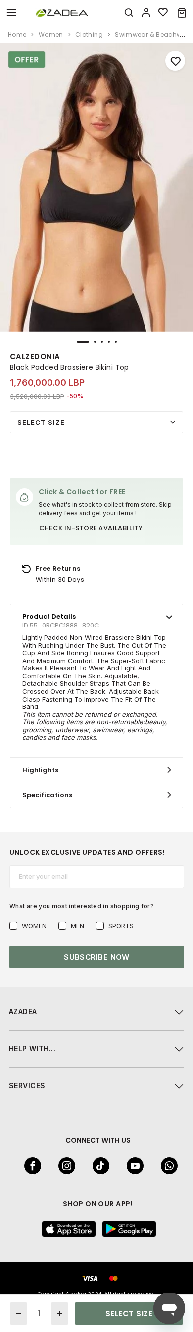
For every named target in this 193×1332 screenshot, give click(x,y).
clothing (89, 34)
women (51, 34)
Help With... (32, 1048)
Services (27, 1085)
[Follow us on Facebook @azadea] (30, 1166)
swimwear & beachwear (153, 34)
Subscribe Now (97, 957)
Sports (121, 926)
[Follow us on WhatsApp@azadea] (166, 1166)
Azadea (23, 1011)
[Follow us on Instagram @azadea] (64, 1166)
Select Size (41, 422)
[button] (182, 13)
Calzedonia (35, 357)
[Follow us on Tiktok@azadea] (98, 1166)
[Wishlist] (163, 13)
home (17, 34)
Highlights (40, 770)
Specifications (47, 795)
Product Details (49, 616)
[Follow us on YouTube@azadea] (132, 1166)
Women (34, 926)
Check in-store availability (91, 528)
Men (77, 926)
